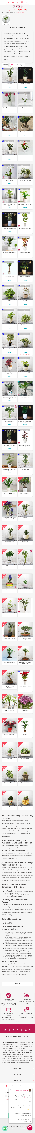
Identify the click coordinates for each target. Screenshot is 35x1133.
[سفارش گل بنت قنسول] (25, 677)
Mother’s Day (27, 895)
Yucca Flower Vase (9, 276)
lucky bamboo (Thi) (9, 421)
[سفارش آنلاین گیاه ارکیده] (9, 171)
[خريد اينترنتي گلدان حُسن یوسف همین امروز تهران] (9, 364)
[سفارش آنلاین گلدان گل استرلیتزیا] (9, 629)
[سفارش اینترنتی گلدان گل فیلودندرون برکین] (9, 195)
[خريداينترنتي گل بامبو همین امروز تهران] (25, 557)
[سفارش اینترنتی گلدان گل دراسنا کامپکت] (25, 412)
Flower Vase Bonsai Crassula (9, 687)
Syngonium (9, 324)
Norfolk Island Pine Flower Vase (9, 470)
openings (14, 896)
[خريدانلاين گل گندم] (25, 316)
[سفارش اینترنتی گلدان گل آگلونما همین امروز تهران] (25, 171)
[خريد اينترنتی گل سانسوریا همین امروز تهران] (9, 147)
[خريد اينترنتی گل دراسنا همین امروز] (25, 292)
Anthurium (25, 156)
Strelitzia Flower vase (25, 614)
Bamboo (25, 565)
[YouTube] (21, 1029)
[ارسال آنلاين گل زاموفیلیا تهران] (9, 75)
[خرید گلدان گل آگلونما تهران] (9, 388)
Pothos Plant (25, 349)
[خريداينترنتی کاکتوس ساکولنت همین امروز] (25, 798)
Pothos (9, 300)
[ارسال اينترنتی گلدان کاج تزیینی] (25, 725)
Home (3, 12)
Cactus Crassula (25, 807)
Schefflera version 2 (25, 276)
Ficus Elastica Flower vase (9, 252)
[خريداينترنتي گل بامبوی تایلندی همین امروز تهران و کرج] (9, 412)
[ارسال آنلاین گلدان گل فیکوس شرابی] (25, 436)
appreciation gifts (24, 880)
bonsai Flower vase (9, 132)
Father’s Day (8, 896)
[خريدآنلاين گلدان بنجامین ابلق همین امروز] (9, 340)
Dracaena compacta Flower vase (25, 422)
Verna (25, 590)
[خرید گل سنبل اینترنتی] (9, 581)
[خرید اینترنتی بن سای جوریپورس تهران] (25, 629)
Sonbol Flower (9, 590)
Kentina (25, 734)
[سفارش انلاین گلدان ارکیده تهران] (25, 99)
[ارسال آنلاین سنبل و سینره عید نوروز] (9, 509)
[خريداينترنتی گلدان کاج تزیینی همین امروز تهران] (25, 460)
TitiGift (30, 828)
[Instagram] (13, 1029)
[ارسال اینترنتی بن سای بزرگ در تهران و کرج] (25, 484)
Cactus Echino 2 (25, 782)
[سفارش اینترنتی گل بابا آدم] (25, 388)
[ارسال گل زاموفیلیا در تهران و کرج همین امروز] (9, 99)
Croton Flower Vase (25, 252)
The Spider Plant (25, 324)
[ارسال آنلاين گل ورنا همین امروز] (25, 581)
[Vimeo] (25, 1029)
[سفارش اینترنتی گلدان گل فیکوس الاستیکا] (9, 243)
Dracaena (25, 300)
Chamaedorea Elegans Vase (25, 204)
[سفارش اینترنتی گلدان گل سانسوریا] (9, 436)
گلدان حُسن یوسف (9, 373)
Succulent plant (25, 758)
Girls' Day (6, 880)
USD (25, 10)
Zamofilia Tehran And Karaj (9, 107)
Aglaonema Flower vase (25, 180)
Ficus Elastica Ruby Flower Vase (25, 446)
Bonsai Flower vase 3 (25, 493)
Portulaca (9, 758)
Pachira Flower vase (9, 710)
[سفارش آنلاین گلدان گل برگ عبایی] (9, 484)
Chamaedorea (9, 614)
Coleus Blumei (9, 565)
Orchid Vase (25, 107)
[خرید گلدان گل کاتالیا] (9, 725)
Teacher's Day (14, 880)
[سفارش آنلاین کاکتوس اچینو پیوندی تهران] (9, 798)
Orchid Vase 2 (9, 180)
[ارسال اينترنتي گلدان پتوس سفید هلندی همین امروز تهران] (25, 340)
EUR (21, 10)
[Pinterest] (17, 1029)
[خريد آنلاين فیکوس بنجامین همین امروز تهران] (9, 557)
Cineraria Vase (25, 710)
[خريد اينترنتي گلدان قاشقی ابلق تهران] (25, 364)
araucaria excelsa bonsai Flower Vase (25, 663)
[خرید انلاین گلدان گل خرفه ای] (9, 750)
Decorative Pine (25, 469)
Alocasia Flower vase (25, 397)
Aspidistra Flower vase (9, 493)
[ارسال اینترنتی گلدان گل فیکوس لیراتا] (25, 219)
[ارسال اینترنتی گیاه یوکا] (9, 267)
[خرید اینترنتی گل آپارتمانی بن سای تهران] (9, 123)
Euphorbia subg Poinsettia (25, 686)
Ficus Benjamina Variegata (9, 228)
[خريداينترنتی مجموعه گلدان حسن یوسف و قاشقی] (9, 774)
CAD (18, 10)
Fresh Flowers (8, 922)
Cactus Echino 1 (9, 807)
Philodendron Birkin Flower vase (9, 205)
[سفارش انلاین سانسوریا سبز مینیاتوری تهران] (25, 533)
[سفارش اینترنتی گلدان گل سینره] (25, 701)
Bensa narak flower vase (9, 662)
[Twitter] (5, 1029)
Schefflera (25, 517)
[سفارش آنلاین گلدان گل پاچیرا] (9, 701)
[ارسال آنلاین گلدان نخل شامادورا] (25, 195)
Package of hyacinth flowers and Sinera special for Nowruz (9, 519)
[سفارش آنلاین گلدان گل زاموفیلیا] (25, 75)
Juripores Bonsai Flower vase (25, 638)
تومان (10, 10)
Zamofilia (9, 83)
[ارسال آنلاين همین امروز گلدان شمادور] (9, 605)
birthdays (22, 896)
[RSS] (29, 1029)
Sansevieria (9, 156)
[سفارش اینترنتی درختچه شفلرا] (25, 267)
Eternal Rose (8, 923)
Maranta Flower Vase (9, 734)
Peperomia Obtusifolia (25, 373)
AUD (14, 10)
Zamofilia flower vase (25, 83)
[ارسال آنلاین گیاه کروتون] (25, 243)
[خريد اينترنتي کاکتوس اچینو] (25, 774)
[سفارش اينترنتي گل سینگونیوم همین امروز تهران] (9, 316)
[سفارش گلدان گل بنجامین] (9, 219)
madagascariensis (9, 541)
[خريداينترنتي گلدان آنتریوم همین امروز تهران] (25, 147)
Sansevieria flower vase (9, 445)
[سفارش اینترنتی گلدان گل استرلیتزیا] (25, 605)
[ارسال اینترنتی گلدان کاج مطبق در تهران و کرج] (9, 460)
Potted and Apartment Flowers (19, 964)
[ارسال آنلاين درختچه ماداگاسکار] (9, 533)
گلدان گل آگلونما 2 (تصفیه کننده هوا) (9, 397)
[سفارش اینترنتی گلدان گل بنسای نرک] (9, 653)
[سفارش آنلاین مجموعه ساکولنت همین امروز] (25, 750)
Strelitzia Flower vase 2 (9, 638)
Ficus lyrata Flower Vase (25, 228)
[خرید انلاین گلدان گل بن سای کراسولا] (9, 677)
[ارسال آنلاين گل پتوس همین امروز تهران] (9, 292)
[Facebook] (9, 1029)
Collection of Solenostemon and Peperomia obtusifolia (9, 783)
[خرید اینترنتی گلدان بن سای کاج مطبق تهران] (25, 653)
